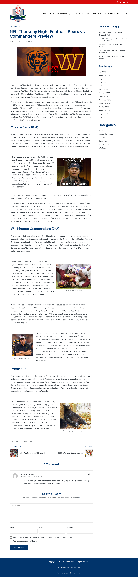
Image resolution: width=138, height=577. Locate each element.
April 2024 (103, 86)
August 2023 (103, 114)
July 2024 (102, 82)
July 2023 (102, 117)
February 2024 (104, 93)
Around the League (106, 134)
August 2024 (103, 79)
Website (70, 527)
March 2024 (103, 89)
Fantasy (102, 138)
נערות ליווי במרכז (27, 474)
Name (13, 527)
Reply (88, 474)
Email (42, 527)
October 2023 (104, 107)
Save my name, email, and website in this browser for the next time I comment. (43, 537)
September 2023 (105, 110)
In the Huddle (15, 26)
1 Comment (28, 41)
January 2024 (104, 96)
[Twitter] (121, 2)
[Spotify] (127, 2)
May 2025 (102, 72)
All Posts (102, 131)
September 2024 (105, 75)
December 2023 (105, 100)
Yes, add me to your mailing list (25, 541)
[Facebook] (117, 2)
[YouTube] (124, 2)
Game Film (103, 141)
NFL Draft (102, 148)
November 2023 (105, 103)
